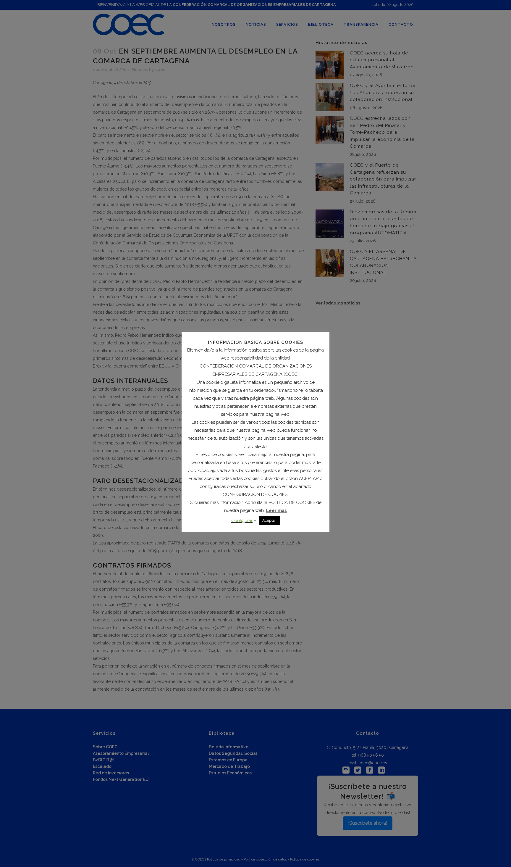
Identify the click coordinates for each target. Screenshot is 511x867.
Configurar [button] (242, 520)
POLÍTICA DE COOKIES (292, 502)
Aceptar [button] (269, 520)
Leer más (276, 510)
